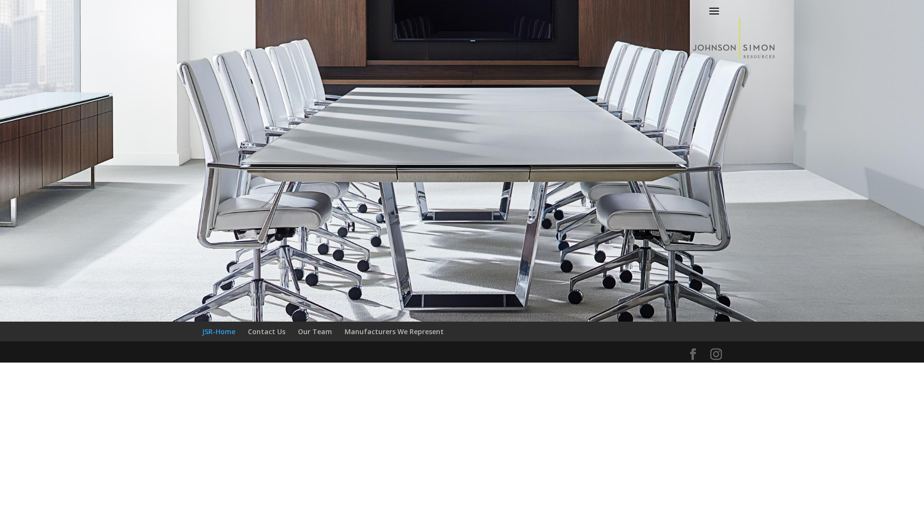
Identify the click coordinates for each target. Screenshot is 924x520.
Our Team (315, 331)
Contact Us (266, 331)
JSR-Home (218, 331)
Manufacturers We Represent (394, 331)
